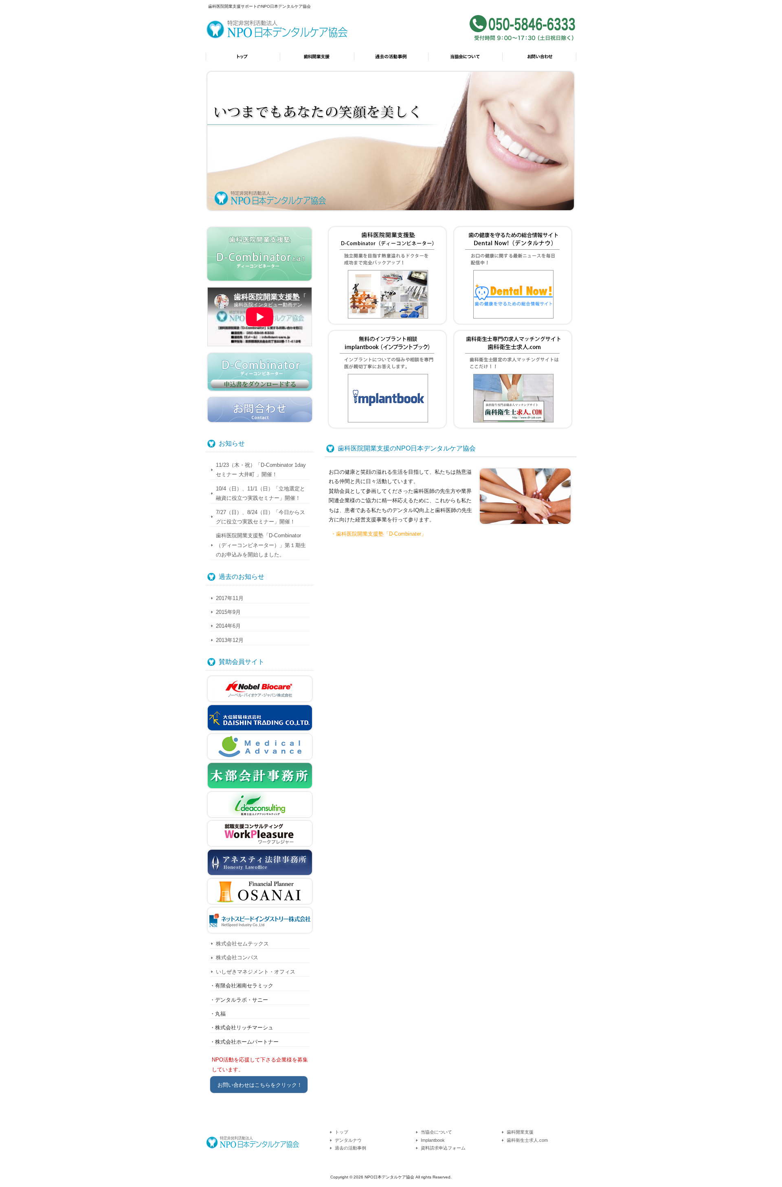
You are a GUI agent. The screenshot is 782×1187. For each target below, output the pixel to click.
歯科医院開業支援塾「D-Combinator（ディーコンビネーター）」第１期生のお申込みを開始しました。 (261, 545)
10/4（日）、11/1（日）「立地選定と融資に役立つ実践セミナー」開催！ (260, 493)
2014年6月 (228, 626)
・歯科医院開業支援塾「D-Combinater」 (378, 534)
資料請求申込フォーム (443, 1147)
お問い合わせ (539, 60)
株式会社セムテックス (242, 944)
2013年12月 (230, 640)
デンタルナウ (348, 1140)
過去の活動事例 (391, 60)
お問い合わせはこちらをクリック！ (259, 1085)
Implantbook (433, 1140)
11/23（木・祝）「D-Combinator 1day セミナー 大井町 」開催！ (261, 469)
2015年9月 (228, 612)
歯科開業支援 (317, 60)
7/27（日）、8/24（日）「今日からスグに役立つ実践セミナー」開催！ (260, 517)
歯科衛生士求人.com (527, 1140)
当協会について (465, 60)
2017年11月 (230, 598)
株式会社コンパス (237, 957)
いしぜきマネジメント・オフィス (255, 972)
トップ (243, 60)
